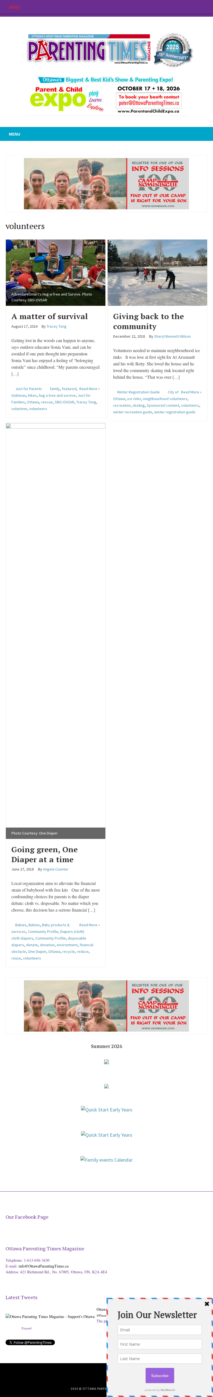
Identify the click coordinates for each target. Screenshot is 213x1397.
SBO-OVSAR (64, 401)
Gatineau (18, 395)
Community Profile (43, 931)
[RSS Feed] (184, 7)
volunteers (38, 408)
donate (32, 944)
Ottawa (33, 401)
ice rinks (134, 398)
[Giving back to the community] (157, 272)
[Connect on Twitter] (192, 7)
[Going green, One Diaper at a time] (55, 630)
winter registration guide (175, 411)
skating (139, 405)
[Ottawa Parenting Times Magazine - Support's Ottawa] (50, 1312)
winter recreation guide (132, 411)
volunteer (19, 408)
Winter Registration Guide (138, 392)
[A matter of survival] (55, 272)
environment (67, 944)
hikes (32, 395)
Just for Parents (28, 388)
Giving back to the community (148, 321)
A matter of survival (49, 316)
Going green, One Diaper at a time (44, 854)
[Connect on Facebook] (200, 7)
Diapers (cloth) (72, 931)
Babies (21, 924)
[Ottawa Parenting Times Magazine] (106, 49)
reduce (83, 951)
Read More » (89, 388)
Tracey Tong (86, 401)
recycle (68, 951)
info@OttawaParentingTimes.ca (44, 1266)
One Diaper (37, 951)
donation (47, 944)
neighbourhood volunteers (165, 398)
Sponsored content (163, 405)
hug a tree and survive (57, 395)
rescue (47, 401)
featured (69, 388)
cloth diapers (22, 938)
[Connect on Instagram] (209, 7)
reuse (16, 958)
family (55, 388)
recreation (122, 405)
